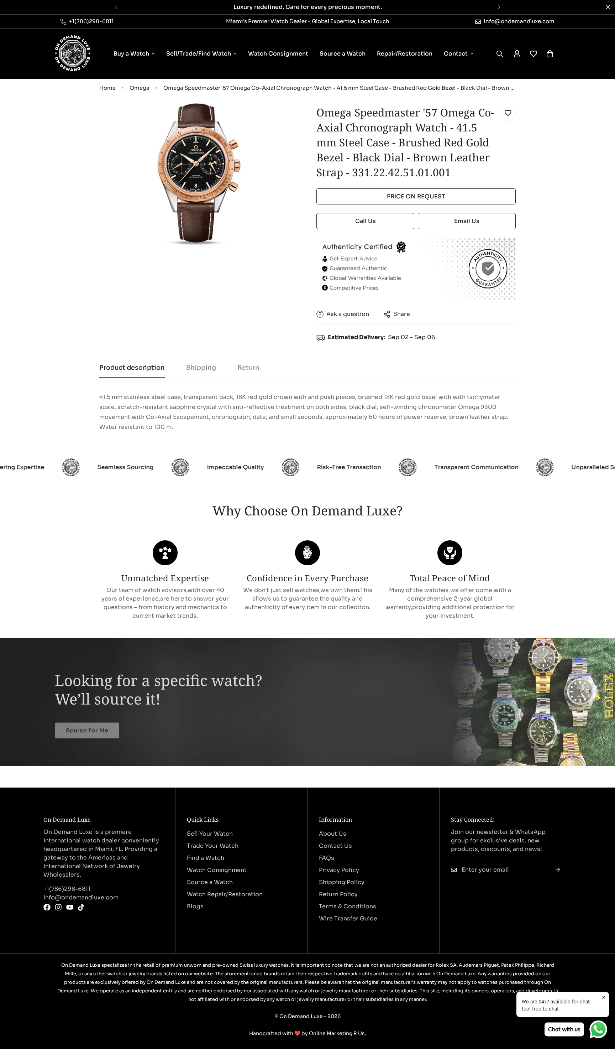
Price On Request (416, 196)
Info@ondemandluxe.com (81, 897)
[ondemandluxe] (72, 54)
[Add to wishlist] (508, 113)
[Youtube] (69, 907)
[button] (550, 54)
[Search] (499, 54)
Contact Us (335, 846)
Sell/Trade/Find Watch (198, 53)
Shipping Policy (341, 882)
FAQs (326, 858)
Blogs (195, 906)
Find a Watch (205, 858)
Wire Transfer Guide (348, 918)
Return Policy (338, 894)
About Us (332, 833)
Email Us (466, 221)
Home (107, 87)
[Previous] (116, 7)
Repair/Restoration (404, 53)
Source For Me (87, 726)
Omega (139, 87)
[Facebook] (47, 907)
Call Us (365, 221)
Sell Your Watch (210, 833)
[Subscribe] (552, 870)
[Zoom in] (283, 118)
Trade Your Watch (212, 846)
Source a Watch (343, 53)
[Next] (499, 7)
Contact (456, 53)
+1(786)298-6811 (66, 889)
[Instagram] (58, 907)
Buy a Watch (131, 53)
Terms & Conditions (347, 906)
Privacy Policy (339, 870)
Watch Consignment (278, 53)
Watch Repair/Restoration (225, 894)
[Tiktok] (81, 907)
